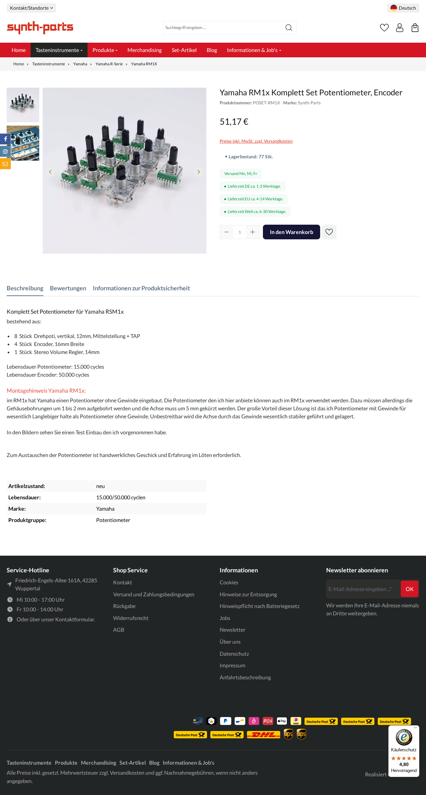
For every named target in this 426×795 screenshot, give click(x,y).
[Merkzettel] (384, 27)
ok (410, 589)
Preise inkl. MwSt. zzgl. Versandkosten (256, 141)
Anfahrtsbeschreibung (245, 677)
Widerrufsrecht (130, 618)
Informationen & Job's (188, 762)
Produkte (66, 762)
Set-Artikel (132, 762)
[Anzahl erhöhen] (252, 232)
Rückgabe (124, 606)
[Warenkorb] (415, 27)
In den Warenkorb (291, 232)
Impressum (232, 665)
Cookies (229, 582)
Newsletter (232, 629)
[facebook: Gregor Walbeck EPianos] (5, 139)
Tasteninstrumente (29, 762)
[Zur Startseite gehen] (40, 27)
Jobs (225, 618)
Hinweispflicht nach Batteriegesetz (260, 606)
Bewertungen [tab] (68, 288)
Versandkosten (127, 772)
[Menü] (415, 729)
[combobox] (222, 27)
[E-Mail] (5, 163)
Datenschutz (234, 653)
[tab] (25, 288)
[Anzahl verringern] (226, 232)
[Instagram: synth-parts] (5, 151)
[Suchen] (289, 27)
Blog (154, 762)
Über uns (230, 641)
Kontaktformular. (75, 619)
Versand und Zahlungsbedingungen (153, 594)
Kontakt (122, 582)
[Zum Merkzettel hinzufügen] (329, 232)
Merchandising (98, 762)
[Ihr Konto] (399, 27)
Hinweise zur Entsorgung (248, 594)
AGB (118, 629)
